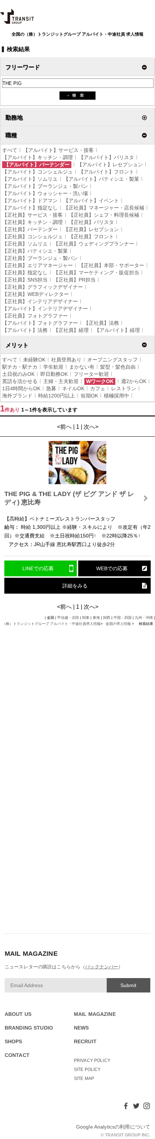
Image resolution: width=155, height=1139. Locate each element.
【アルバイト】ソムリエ (30, 179)
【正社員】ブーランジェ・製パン (40, 258)
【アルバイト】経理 (117, 330)
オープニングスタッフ (112, 360)
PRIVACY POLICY (92, 1060)
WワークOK (100, 381)
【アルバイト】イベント (91, 200)
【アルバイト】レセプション (110, 164)
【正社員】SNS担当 (25, 280)
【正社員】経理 (71, 330)
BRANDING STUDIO (29, 1028)
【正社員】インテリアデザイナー (40, 301)
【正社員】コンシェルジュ (32, 236)
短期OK (89, 396)
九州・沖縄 (144, 618)
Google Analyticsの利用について (113, 1127)
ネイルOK (73, 388)
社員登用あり (66, 360)
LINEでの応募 (38, 568)
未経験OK (34, 360)
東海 (96, 618)
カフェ (97, 388)
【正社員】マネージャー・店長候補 (103, 208)
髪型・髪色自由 (118, 367)
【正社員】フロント (91, 236)
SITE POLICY (87, 1069)
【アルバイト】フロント (106, 172)
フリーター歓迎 (91, 374)
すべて (9, 150)
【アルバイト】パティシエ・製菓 (101, 179)
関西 (106, 618)
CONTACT (17, 1055)
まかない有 (81, 367)
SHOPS (13, 1041)
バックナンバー (101, 966)
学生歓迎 (53, 367)
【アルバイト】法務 (25, 330)
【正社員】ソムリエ (25, 244)
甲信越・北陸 (68, 618)
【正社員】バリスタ (91, 222)
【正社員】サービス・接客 (32, 215)
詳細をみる (75, 586)
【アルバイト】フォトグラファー (40, 323)
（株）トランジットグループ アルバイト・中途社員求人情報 (51, 624)
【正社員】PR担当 (74, 280)
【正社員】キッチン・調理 (32, 222)
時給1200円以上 (56, 396)
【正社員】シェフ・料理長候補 (103, 215)
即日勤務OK (54, 374)
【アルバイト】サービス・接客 (58, 150)
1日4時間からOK (21, 388)
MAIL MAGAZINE (95, 1014)
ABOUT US (18, 1014)
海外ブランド (17, 396)
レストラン (123, 388)
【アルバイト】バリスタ (106, 157)
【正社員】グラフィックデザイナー (42, 287)
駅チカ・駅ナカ (19, 367)
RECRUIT (85, 1041)
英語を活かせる (19, 381)
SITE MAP (84, 1078)
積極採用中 (116, 396)
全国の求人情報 (119, 624)
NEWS (81, 1028)
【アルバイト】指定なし (30, 208)
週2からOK (133, 381)
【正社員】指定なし (25, 272)
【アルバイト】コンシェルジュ (37, 172)
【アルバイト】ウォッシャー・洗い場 (45, 193)
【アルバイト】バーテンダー (37, 164)
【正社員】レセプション (91, 229)
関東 (85, 618)
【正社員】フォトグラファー (35, 316)
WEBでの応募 (112, 568)
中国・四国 (123, 618)
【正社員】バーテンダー (30, 229)
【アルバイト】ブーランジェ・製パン (45, 186)
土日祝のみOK (18, 374)
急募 (51, 388)
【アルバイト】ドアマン (30, 200)
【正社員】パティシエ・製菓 (35, 251)
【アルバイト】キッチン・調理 (37, 157)
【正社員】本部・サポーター (111, 265)
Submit (128, 985)
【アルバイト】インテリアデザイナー (45, 308)
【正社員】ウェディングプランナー (93, 244)
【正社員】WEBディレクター (35, 294)
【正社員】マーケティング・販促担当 (96, 272)
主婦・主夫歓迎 (61, 381)
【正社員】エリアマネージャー (37, 265)
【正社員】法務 (101, 323)
